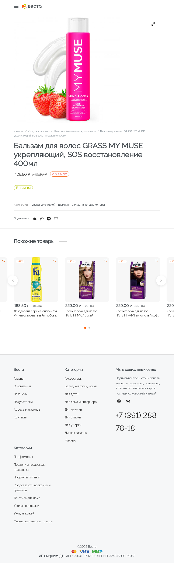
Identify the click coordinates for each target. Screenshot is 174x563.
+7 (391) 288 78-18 (136, 422)
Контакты (20, 417)
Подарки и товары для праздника (29, 467)
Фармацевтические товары (33, 521)
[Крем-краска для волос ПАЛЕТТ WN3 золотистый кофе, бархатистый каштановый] (138, 279)
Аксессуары (73, 378)
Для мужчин (73, 409)
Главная (19, 378)
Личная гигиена (76, 433)
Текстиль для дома (27, 498)
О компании (22, 386)
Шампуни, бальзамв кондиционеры (74, 131)
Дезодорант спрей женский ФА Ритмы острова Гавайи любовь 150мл (35, 313)
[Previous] (13, 280)
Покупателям (23, 402)
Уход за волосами (38, 131)
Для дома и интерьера (81, 402)
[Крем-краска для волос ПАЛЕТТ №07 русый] (87, 279)
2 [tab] (89, 328)
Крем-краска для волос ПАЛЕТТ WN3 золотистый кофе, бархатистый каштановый (138, 313)
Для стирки (73, 417)
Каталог (19, 131)
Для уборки (73, 425)
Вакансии (20, 394)
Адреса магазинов (27, 409)
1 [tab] (85, 328)
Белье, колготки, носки (81, 386)
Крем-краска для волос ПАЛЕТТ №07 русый (81, 313)
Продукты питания (27, 477)
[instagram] (119, 401)
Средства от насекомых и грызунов (32, 488)
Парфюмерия (23, 456)
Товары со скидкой (43, 204)
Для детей (72, 394)
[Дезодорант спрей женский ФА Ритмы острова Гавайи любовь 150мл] (36, 279)
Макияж (70, 440)
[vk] (128, 401)
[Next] (161, 280)
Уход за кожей (24, 513)
